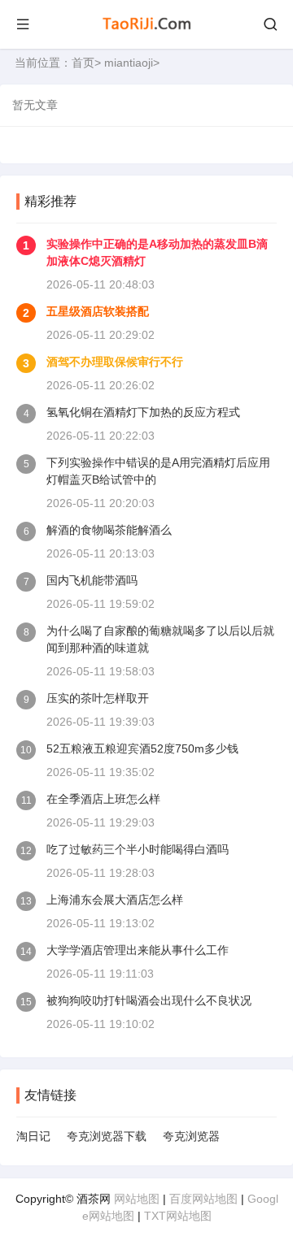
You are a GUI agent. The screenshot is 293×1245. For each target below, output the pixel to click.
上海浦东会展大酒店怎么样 (114, 899)
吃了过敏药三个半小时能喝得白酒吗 (137, 849)
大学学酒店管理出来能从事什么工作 (137, 950)
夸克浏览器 (191, 1136)
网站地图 (137, 1198)
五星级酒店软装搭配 (97, 311)
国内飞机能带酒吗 (92, 580)
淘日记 (33, 1136)
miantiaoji (128, 62)
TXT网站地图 (178, 1215)
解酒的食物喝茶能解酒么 (109, 529)
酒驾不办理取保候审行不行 (114, 361)
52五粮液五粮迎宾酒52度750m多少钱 (142, 748)
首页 (83, 62)
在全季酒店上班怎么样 (103, 798)
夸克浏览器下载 (106, 1136)
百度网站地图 (203, 1198)
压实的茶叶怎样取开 (97, 698)
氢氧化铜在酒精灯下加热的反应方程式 (143, 412)
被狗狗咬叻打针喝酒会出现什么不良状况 (148, 1000)
